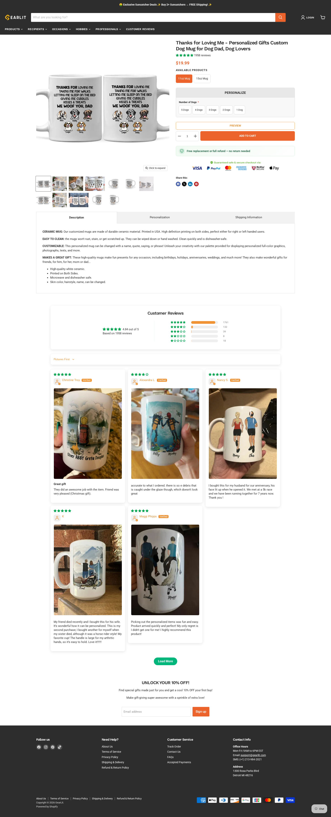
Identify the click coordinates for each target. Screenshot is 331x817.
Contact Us (173, 751)
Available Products (191, 70)
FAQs (170, 757)
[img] (62, 374)
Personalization (160, 217)
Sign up (201, 711)
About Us (107, 746)
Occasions (60, 29)
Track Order (174, 746)
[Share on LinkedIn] (190, 184)
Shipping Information (248, 217)
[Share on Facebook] (178, 184)
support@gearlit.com (253, 755)
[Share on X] (184, 184)
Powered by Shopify (47, 806)
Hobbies (82, 29)
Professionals (107, 29)
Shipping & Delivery (113, 762)
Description (76, 217)
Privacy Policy (110, 757)
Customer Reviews (140, 29)
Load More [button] (165, 661)
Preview (235, 125)
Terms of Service (111, 751)
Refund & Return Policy (115, 767)
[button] (185, 55)
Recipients (36, 29)
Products (12, 29)
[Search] (280, 17)
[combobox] (153, 17)
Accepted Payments (179, 762)
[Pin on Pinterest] (196, 184)
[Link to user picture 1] (88, 433)
